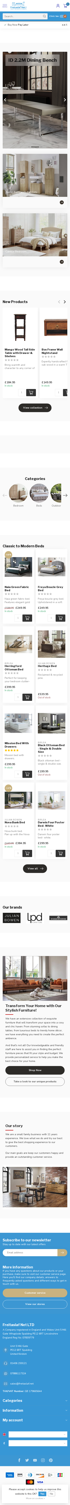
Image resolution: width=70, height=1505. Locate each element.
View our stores (35, 1304)
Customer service (35, 1293)
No (51, 1494)
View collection (32, 407)
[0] (65, 5)
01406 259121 (18, 1363)
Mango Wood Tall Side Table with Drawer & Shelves (20, 353)
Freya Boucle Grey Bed (50, 588)
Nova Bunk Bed (15, 822)
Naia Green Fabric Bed (17, 588)
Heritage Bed (47, 666)
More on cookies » (35, 1498)
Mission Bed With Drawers (17, 745)
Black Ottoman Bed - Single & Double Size (51, 748)
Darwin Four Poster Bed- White (51, 824)
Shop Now (35, 1070)
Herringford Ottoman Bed (14, 667)
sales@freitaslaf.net (22, 1383)
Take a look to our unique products (35, 1081)
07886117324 (18, 1373)
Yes (42, 1494)
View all (33, 868)
